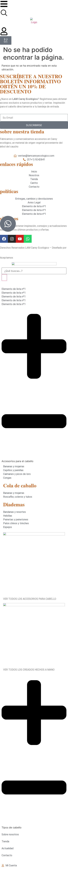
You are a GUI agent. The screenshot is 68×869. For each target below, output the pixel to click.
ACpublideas (7, 251)
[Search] (4, 277)
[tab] (34, 386)
